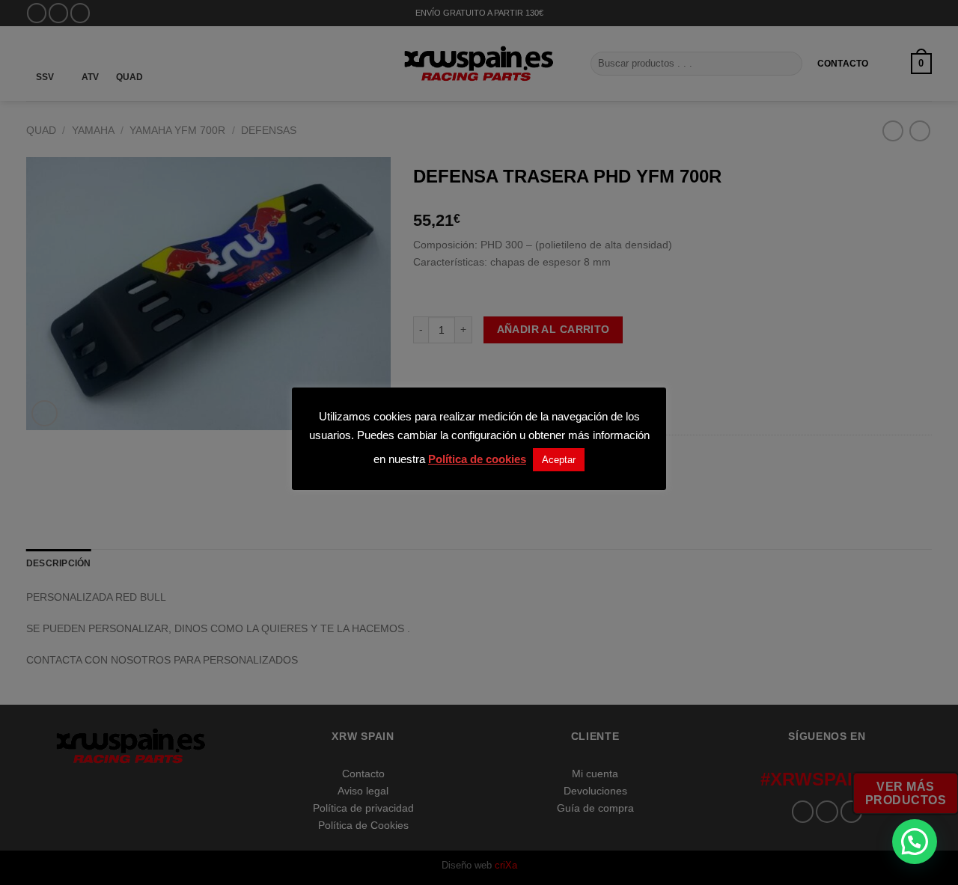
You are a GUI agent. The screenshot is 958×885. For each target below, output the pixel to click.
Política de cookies (477, 459)
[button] (914, 841)
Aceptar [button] (559, 459)
